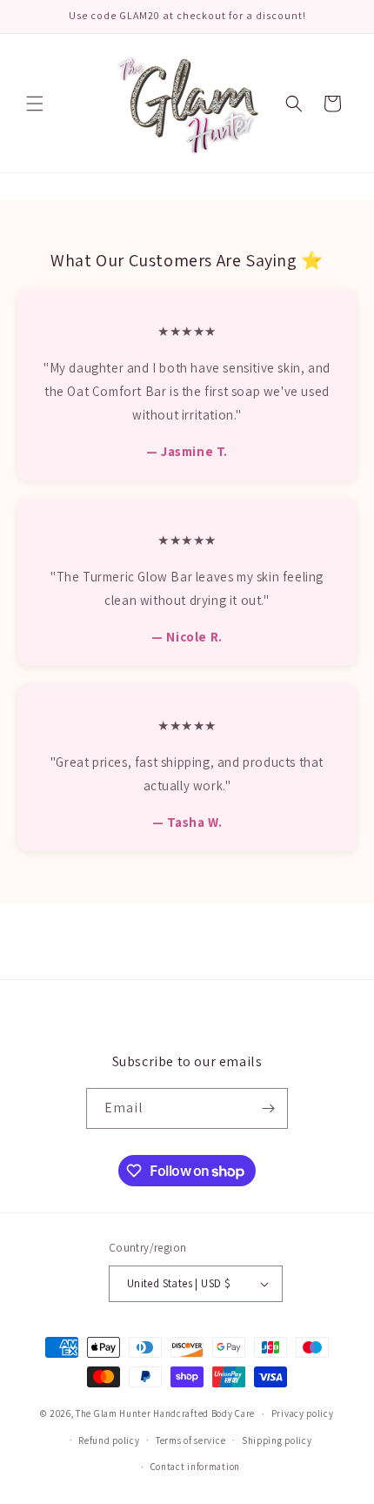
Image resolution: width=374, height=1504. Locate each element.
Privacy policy (302, 1413)
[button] (35, 103)
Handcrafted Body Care (204, 1413)
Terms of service (190, 1440)
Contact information (195, 1466)
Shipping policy (277, 1440)
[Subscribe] (268, 1108)
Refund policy (108, 1440)
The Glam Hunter (114, 1413)
